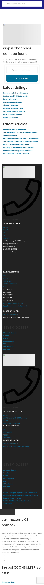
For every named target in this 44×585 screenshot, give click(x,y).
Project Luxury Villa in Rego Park (16, 144)
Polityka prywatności (18, 492)
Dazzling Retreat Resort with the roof (18, 147)
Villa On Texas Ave (10, 105)
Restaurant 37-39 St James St (15, 96)
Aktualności (8, 347)
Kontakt (6, 349)
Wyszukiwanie (22, 78)
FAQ (4, 344)
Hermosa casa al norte (12, 102)
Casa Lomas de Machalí (12, 114)
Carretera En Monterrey (13, 108)
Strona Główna (9, 333)
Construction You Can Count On (16, 153)
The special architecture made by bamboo (20, 141)
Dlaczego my (8, 341)
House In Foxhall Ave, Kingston (15, 93)
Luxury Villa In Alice (10, 99)
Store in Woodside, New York (14, 111)
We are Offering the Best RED (15, 129)
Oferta (6, 336)
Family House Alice (10, 117)
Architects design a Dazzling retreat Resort (21, 138)
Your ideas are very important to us (17, 150)
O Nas (5, 338)
